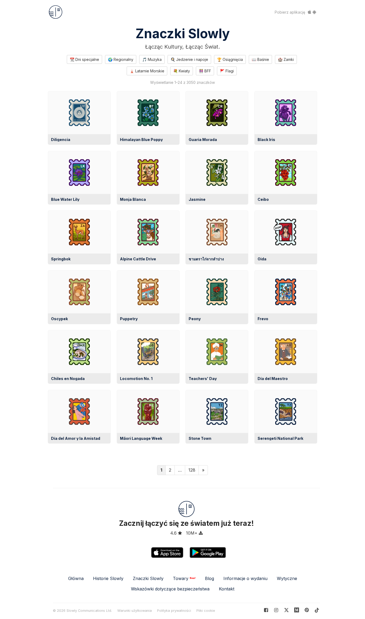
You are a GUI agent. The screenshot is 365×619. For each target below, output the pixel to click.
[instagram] (276, 610)
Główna (76, 578)
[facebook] (266, 610)
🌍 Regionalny (120, 59)
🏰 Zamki (286, 59)
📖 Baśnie (260, 59)
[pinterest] (297, 610)
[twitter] (286, 610)
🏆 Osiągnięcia (230, 59)
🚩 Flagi (227, 71)
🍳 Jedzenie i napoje (189, 59)
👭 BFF (205, 71)
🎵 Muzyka (152, 59)
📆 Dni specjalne (84, 59)
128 (191, 470)
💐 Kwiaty (181, 71)
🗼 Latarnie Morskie (147, 71)
